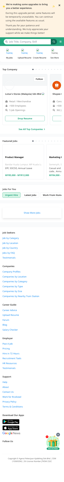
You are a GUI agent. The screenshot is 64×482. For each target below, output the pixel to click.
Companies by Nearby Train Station (20, 296)
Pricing (6, 348)
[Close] (58, 434)
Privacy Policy (9, 401)
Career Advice (9, 310)
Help (4, 382)
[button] (55, 54)
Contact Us (8, 392)
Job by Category (10, 238)
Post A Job (7, 343)
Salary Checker (10, 329)
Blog (4, 324)
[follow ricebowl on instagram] (18, 448)
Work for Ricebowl (11, 396)
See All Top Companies (31, 129)
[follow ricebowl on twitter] (4, 448)
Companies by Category (14, 281)
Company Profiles (11, 271)
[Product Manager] (23, 161)
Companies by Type (12, 286)
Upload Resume (10, 315)
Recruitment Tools (11, 358)
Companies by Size (12, 291)
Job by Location (10, 243)
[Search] (54, 41)
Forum (5, 320)
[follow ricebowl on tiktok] (32, 448)
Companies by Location (14, 276)
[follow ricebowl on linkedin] (25, 448)
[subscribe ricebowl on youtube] (11, 448)
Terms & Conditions (12, 406)
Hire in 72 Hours (10, 353)
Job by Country (10, 248)
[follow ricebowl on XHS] (38, 448)
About (5, 387)
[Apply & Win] (53, 443)
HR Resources (9, 363)
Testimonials (9, 257)
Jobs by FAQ (8, 252)
